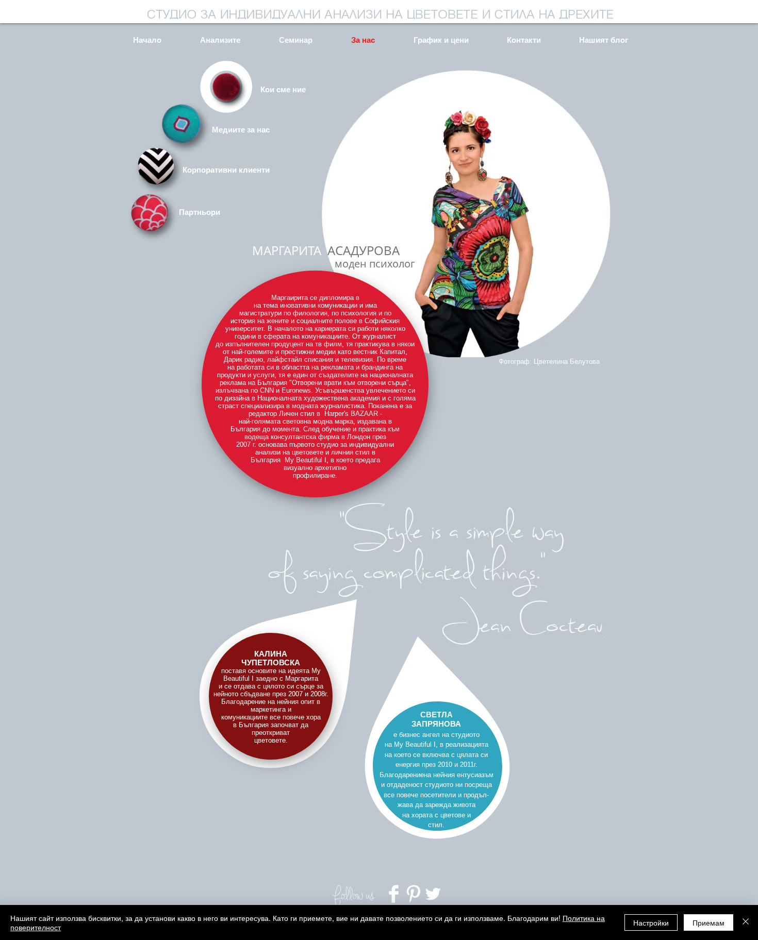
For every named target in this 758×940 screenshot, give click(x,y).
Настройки (651, 922)
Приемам (708, 922)
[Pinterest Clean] (413, 894)
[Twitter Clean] (433, 894)
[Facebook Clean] (394, 894)
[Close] (745, 922)
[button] (258, 89)
